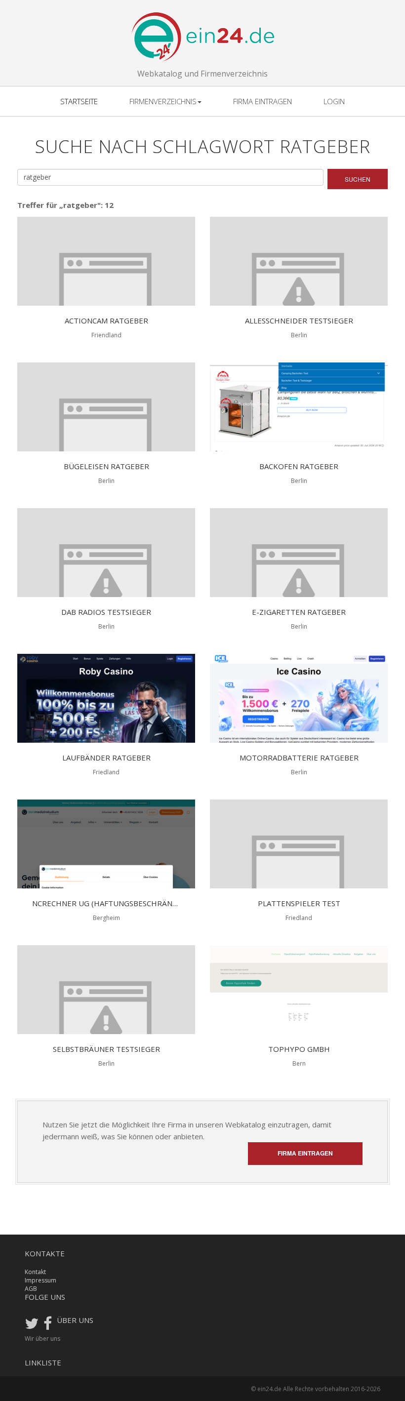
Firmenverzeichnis (163, 101)
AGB (31, 1288)
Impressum (40, 1280)
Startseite (79, 101)
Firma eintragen (262, 101)
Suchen (357, 179)
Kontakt (35, 1272)
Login (334, 101)
